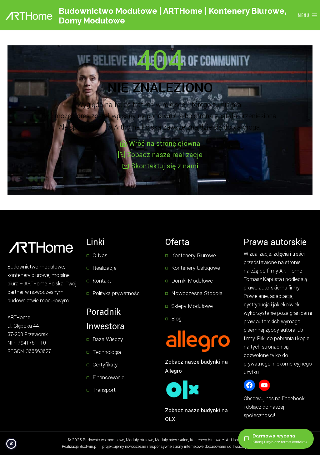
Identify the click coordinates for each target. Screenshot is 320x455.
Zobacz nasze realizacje (164, 155)
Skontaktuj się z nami (164, 166)
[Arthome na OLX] (182, 390)
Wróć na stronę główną (164, 144)
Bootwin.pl (89, 446)
